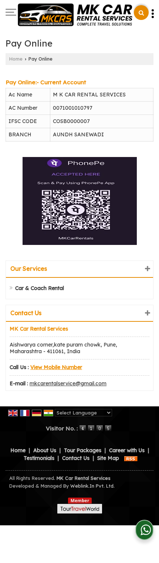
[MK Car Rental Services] (75, 15)
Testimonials (39, 458)
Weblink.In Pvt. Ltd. (92, 486)
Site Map (108, 458)
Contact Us (75, 458)
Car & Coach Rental (39, 288)
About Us (44, 450)
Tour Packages (82, 450)
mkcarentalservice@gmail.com (68, 383)
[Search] (141, 12)
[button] (56, 367)
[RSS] (131, 458)
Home (16, 59)
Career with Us (127, 450)
